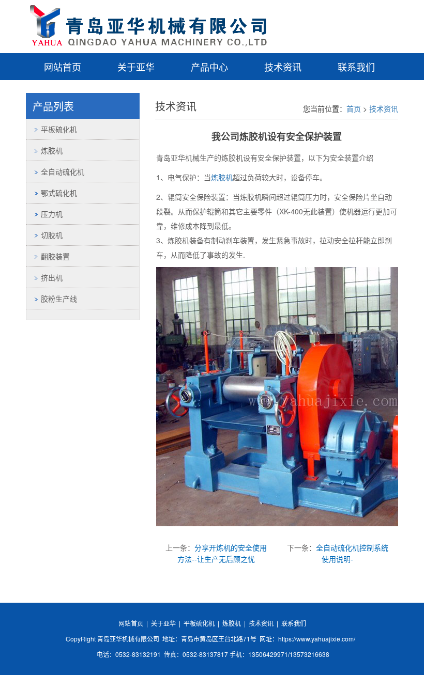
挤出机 (52, 277)
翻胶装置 (55, 256)
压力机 (52, 214)
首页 (353, 108)
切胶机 (52, 235)
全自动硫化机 (62, 171)
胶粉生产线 (59, 298)
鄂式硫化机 (59, 192)
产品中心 (209, 66)
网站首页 (62, 66)
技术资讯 (282, 66)
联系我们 (356, 66)
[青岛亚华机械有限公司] (147, 23)
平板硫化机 (59, 129)
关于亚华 (136, 66)
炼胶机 (222, 177)
